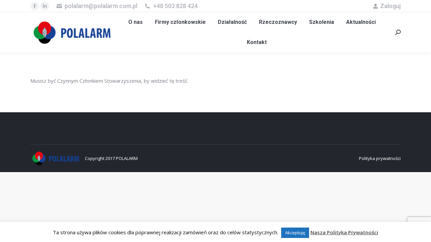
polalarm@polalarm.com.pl (101, 5)
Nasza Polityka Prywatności (344, 232)
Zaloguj (390, 5)
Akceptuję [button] (295, 233)
